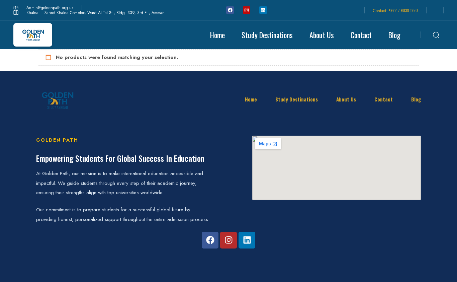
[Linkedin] (263, 10)
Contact (361, 35)
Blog (394, 35)
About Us (321, 35)
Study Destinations (267, 35)
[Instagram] (246, 10)
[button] (438, 34)
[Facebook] (230, 10)
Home (217, 35)
